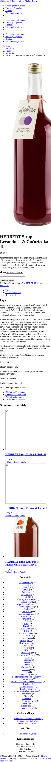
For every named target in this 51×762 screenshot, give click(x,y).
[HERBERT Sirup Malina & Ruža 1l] (28, 430)
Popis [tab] (7, 290)
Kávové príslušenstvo (26, 655)
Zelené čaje (26, 703)
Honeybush (27, 638)
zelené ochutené (27, 708)
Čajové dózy (26, 602)
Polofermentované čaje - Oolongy (26, 677)
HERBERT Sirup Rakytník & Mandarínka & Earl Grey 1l (22, 563)
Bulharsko (26, 592)
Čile (27, 621)
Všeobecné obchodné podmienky (28, 718)
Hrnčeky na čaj (26, 640)
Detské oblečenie (26, 628)
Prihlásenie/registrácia (28, 734)
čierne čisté (26, 619)
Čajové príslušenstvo (26, 604)
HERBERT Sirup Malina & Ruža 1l (25, 454)
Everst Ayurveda (26, 633)
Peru (27, 672)
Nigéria (27, 665)
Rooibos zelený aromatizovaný (26, 691)
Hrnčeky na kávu (26, 643)
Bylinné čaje (26, 594)
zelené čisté (26, 706)
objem (3, 272)
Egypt (26, 631)
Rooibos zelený (26, 689)
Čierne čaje (26, 616)
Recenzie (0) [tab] (10, 295)
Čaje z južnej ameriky (26, 599)
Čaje (26, 597)
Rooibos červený (26, 686)
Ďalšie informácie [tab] (13, 292)
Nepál (26, 662)
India (26, 645)
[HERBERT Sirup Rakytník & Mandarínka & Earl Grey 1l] (28, 537)
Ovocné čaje (26, 667)
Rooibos (26, 684)
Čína (26, 623)
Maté (27, 657)
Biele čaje (27, 587)
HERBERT (31, 283)
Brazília (26, 590)
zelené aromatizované (27, 701)
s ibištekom (27, 694)
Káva (26, 650)
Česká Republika (26, 607)
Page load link (6, 761)
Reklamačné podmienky (28, 723)
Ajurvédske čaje (26, 582)
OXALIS (26, 669)
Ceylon (27, 609)
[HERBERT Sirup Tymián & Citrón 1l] (28, 483)
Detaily (23, 462)
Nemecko (27, 660)
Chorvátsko (27, 611)
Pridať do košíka (7, 281)
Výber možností (12, 462)
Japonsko (27, 648)
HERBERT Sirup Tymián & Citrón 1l (26, 508)
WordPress (46, 758)
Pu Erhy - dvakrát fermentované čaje (26, 681)
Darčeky (26, 626)
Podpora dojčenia (26, 674)
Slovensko (4, 285)
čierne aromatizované (27, 614)
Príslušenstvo (26, 679)
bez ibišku (26, 585)
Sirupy (40, 283)
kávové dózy (26, 652)
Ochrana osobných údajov (28, 721)
